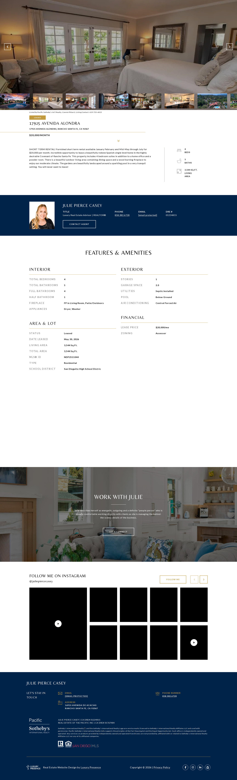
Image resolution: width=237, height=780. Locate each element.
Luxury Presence (91, 767)
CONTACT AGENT (79, 224)
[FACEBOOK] (185, 767)
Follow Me (173, 579)
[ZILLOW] (207, 767)
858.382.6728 (122, 215)
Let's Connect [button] (118, 532)
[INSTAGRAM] (193, 767)
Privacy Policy (161, 767)
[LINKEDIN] (200, 767)
